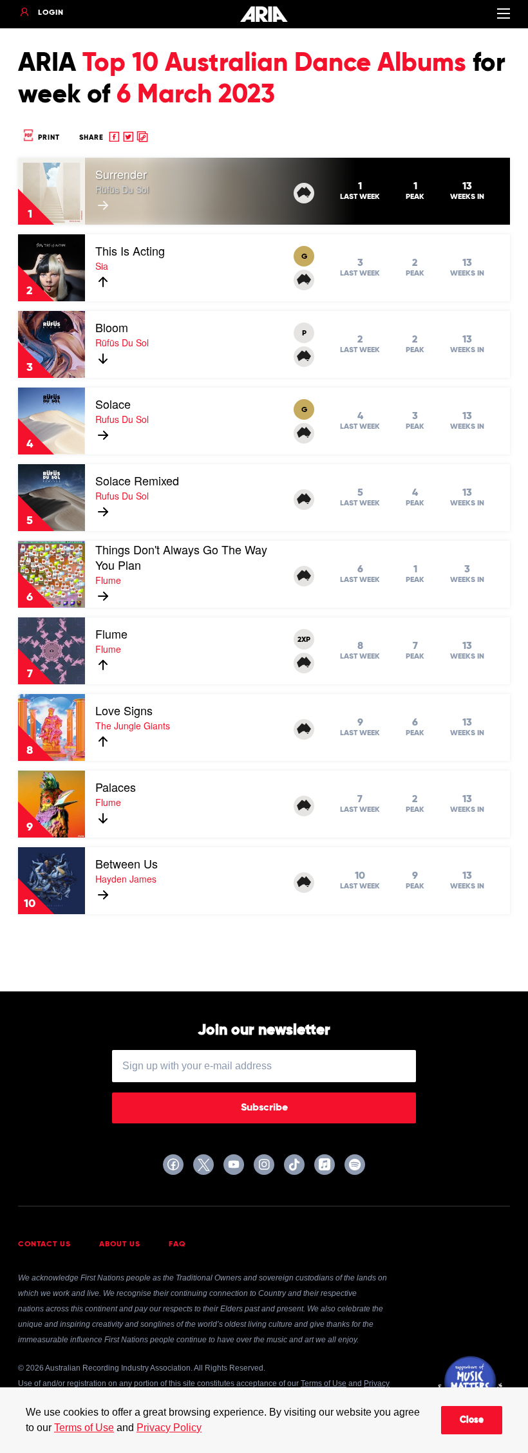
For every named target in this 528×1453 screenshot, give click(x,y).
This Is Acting (130, 250)
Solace (113, 403)
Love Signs (124, 710)
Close (472, 1420)
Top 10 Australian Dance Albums (274, 64)
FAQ (177, 1244)
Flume (111, 633)
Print (47, 137)
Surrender (121, 173)
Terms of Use (84, 1427)
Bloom (111, 327)
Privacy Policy (169, 1427)
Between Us (126, 863)
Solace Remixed (137, 480)
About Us (119, 1244)
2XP (303, 640)
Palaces (115, 786)
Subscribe (264, 1108)
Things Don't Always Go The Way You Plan (181, 557)
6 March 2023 (196, 95)
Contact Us (44, 1244)
